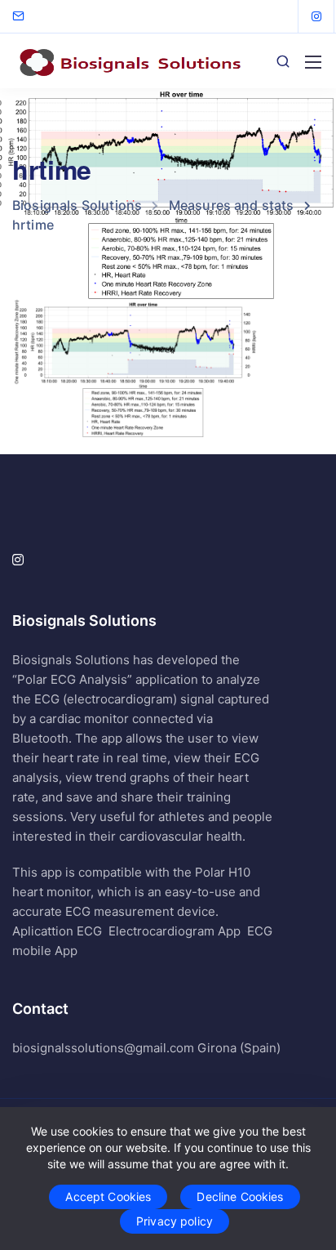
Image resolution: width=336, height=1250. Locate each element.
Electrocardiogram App (174, 931)
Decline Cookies (240, 1196)
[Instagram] (316, 16)
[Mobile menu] (313, 62)
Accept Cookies (108, 1196)
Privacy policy (174, 1221)
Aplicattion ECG (57, 931)
